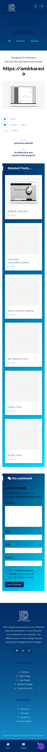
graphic (23, 125)
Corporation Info (25, 688)
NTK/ (26, 735)
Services (25, 713)
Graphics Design (25, 684)
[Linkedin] (17, 650)
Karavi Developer (37, 735)
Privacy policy (25, 721)
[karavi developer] (11, 7)
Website (13, 119)
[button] (42, 6)
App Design (25, 680)
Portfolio (25, 672)
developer (13, 125)
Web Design (25, 676)
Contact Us (25, 717)
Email (8, 544)
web (5, 130)
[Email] (23, 650)
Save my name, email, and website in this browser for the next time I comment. (21, 574)
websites (14, 130)
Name (8, 531)
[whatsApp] (29, 650)
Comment (10, 503)
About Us (25, 709)
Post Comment (14, 584)
